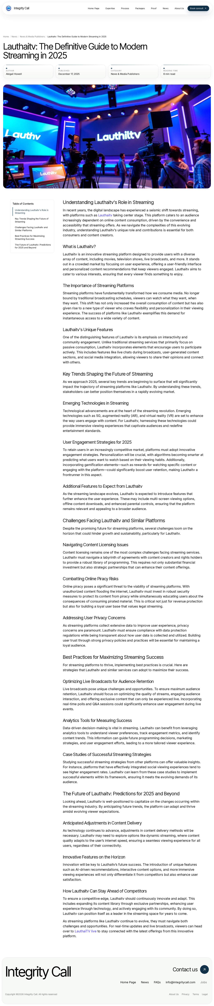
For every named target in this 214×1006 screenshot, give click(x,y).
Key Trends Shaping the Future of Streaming (31, 220)
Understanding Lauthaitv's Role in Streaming (31, 211)
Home (6, 36)
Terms (196, 994)
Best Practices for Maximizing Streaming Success (29, 237)
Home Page (128, 982)
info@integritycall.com (180, 982)
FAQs (157, 982)
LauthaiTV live (86, 931)
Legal (205, 994)
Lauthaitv (105, 215)
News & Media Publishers (32, 36)
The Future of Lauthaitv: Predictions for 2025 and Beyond (33, 246)
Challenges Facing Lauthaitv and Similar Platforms (31, 229)
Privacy (185, 994)
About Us (174, 994)
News (14, 36)
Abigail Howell (14, 74)
